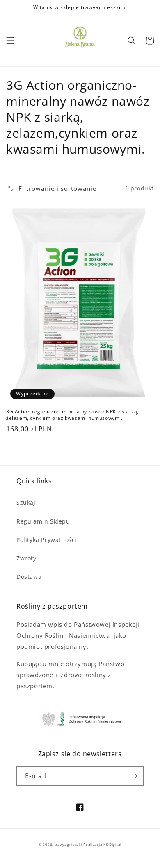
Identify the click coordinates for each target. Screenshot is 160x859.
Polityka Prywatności (46, 540)
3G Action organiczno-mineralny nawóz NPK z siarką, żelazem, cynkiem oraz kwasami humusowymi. (72, 414)
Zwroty (26, 558)
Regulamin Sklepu (43, 521)
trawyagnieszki (68, 844)
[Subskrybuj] (134, 776)
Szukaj (26, 502)
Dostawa (28, 576)
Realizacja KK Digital (102, 844)
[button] (10, 41)
